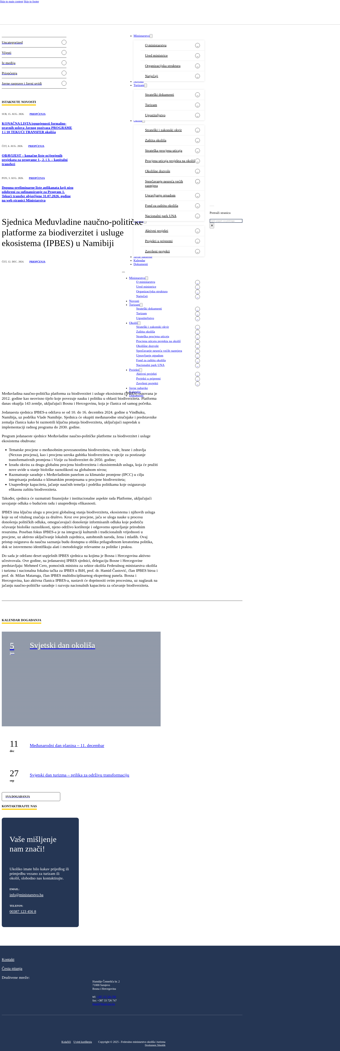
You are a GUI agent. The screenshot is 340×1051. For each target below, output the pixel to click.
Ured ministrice (156, 55)
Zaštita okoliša (155, 140)
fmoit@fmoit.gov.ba (103, 1004)
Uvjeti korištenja (82, 1041)
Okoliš (138, 120)
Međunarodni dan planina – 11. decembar (67, 745)
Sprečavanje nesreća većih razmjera (164, 183)
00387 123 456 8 (23, 911)
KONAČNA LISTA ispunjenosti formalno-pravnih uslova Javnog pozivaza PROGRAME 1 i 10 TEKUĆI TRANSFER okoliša (37, 127)
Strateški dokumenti (159, 94)
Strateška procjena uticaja (163, 150)
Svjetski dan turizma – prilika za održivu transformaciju (79, 775)
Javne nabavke (143, 256)
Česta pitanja (12, 968)
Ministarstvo (142, 36)
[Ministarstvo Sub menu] (151, 36)
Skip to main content (11, 1)
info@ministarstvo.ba (26, 895)
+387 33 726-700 (106, 996)
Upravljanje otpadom (160, 195)
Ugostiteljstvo (155, 115)
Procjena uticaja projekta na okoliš (170, 161)
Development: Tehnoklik (155, 1045)
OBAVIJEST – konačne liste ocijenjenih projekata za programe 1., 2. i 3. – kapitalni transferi (35, 159)
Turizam (139, 85)
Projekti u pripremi (159, 241)
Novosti (139, 81)
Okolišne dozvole (157, 171)
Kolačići (66, 1041)
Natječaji (151, 76)
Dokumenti (141, 264)
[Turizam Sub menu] (145, 85)
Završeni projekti (157, 251)
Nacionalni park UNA (160, 216)
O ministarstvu (155, 45)
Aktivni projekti (156, 231)
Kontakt (8, 959)
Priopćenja (38, 114)
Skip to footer (31, 1)
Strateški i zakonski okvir (163, 130)
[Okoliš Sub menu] (143, 121)
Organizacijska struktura (162, 66)
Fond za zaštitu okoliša (161, 205)
